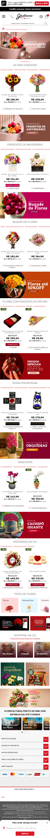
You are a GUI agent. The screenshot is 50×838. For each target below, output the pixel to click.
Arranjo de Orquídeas (14, 506)
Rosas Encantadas (25, 383)
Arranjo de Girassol (14, 109)
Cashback (40, 16)
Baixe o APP (42, 3)
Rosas (2, 226)
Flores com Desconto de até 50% (25, 301)
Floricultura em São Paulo (10, 726)
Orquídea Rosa (42, 466)
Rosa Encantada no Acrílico (14, 427)
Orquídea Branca (6, 466)
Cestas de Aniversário (7, 149)
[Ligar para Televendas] (12, 16)
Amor (14, 347)
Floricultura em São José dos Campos (31, 725)
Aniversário (14, 188)
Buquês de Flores (25, 222)
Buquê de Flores (32, 69)
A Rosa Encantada (7, 387)
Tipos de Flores (20, 306)
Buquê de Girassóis (31, 226)
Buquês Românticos (14, 588)
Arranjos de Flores (20, 69)
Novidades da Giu (25, 541)
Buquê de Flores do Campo (15, 226)
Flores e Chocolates (7, 69)
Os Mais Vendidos (25, 65)
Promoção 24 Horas (7, 306)
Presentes (29, 306)
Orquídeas (25, 462)
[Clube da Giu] (25, 707)
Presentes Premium (39, 588)
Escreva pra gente (25, 817)
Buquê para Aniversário (23, 149)
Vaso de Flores (39, 109)
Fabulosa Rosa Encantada (37, 387)
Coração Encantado (20, 387)
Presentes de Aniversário (25, 144)
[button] (21, 57)
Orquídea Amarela (19, 466)
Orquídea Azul (31, 466)
